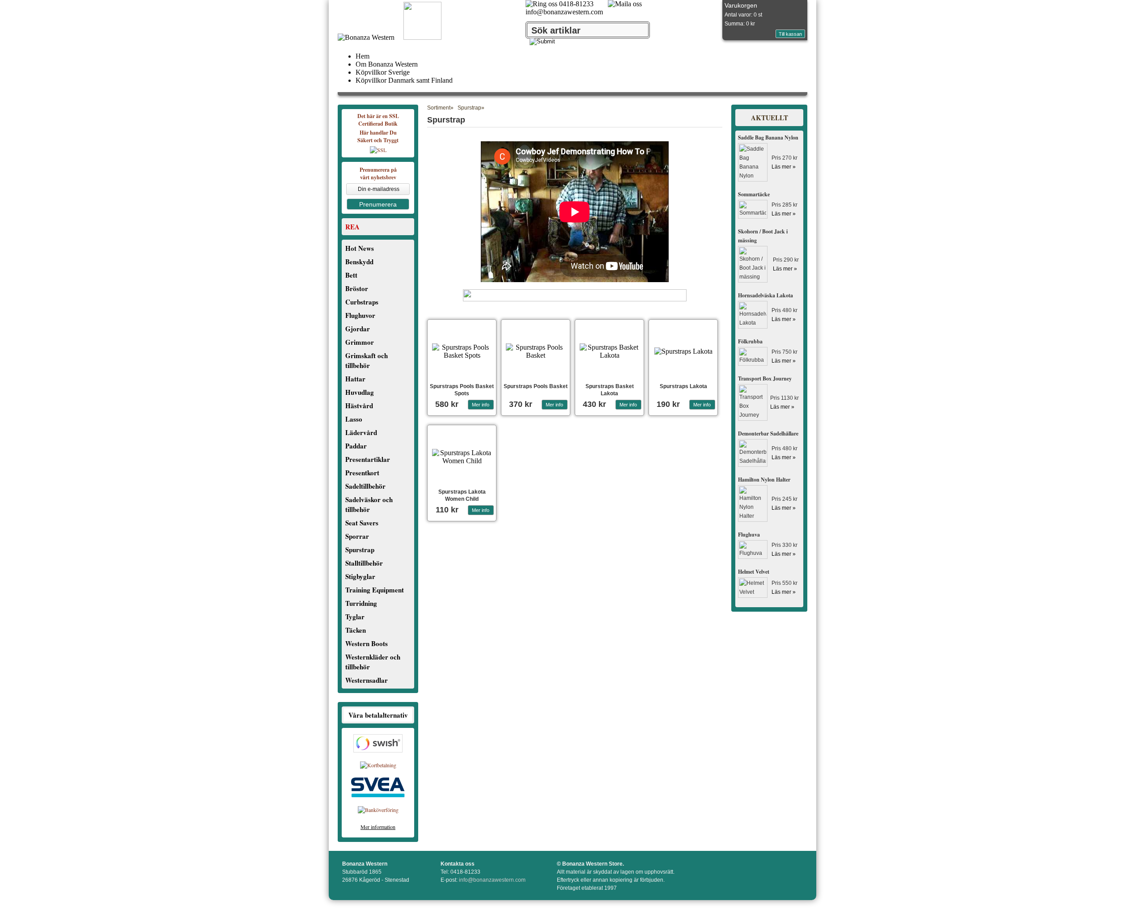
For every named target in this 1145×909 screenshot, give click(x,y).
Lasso (353, 419)
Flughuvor (360, 315)
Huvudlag (359, 392)
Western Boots (366, 643)
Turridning (361, 603)
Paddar (356, 446)
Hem (362, 56)
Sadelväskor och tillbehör (369, 504)
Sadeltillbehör (365, 486)
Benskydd (359, 261)
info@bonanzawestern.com (564, 12)
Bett (351, 275)
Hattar (355, 379)
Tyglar (355, 617)
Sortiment (438, 108)
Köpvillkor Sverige (383, 72)
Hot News (359, 248)
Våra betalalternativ (378, 715)
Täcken (355, 630)
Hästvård (359, 405)
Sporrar (357, 536)
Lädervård (361, 432)
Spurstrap (359, 549)
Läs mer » (784, 167)
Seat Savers (361, 523)
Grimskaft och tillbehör (366, 360)
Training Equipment (374, 590)
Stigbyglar (360, 576)
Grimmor (359, 342)
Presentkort (362, 473)
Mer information (377, 826)
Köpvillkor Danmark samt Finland (404, 80)
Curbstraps (361, 302)
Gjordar (357, 329)
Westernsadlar (366, 680)
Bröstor (356, 288)
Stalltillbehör (364, 563)
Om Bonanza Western (387, 64)
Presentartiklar (367, 459)
